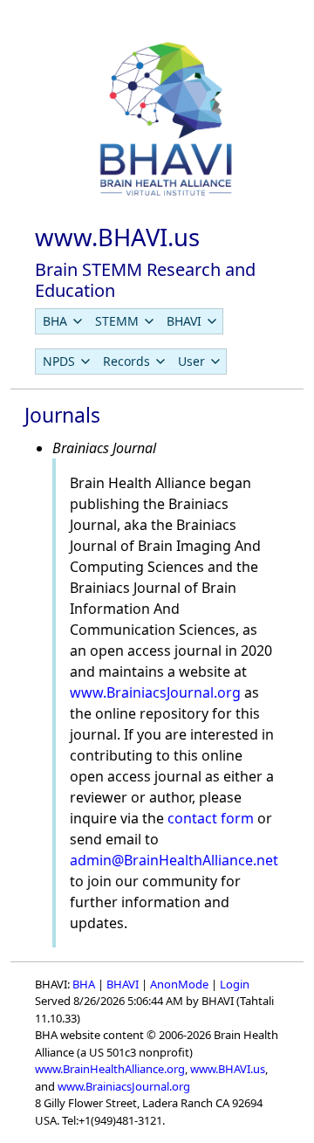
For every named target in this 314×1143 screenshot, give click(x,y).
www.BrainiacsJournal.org (155, 692)
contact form (210, 818)
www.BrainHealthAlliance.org (110, 1069)
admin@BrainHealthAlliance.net (174, 860)
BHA (83, 984)
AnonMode (179, 984)
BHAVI (122, 984)
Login (234, 984)
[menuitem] (62, 321)
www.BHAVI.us (227, 1069)
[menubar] (129, 321)
